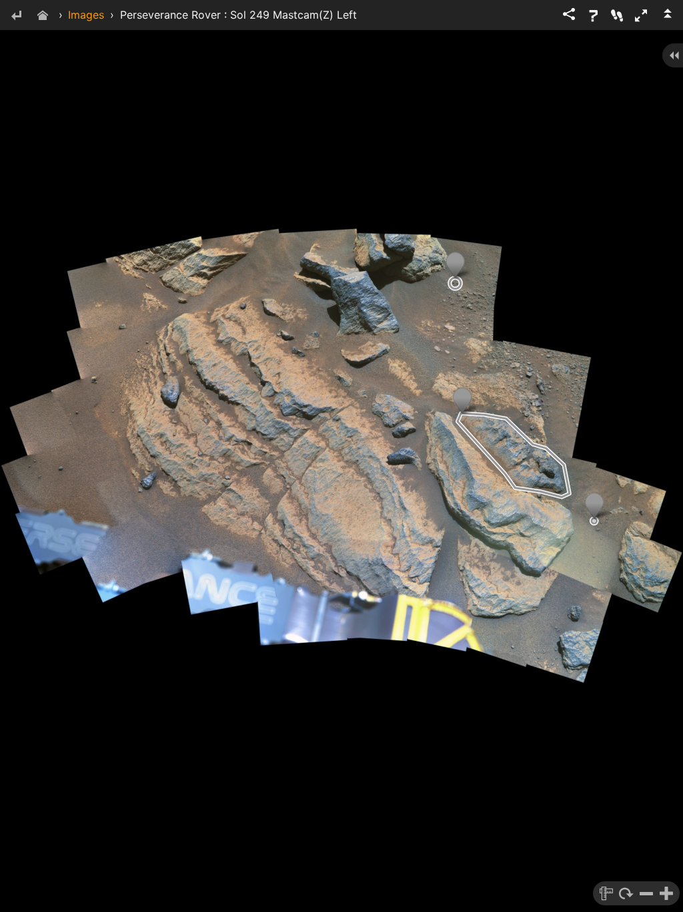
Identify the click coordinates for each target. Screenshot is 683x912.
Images (86, 14)
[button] (641, 15)
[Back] (16, 16)
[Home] (42, 16)
